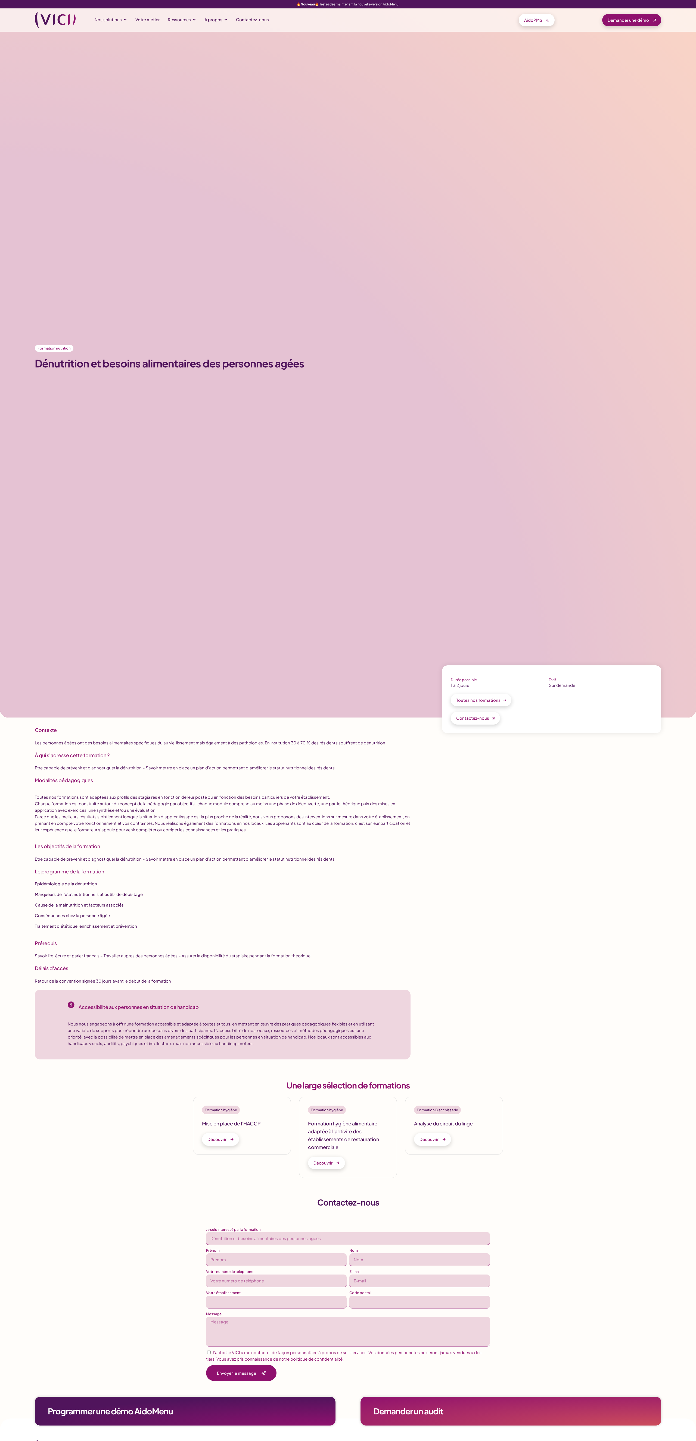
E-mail (354, 1271)
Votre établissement (223, 1293)
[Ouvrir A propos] (226, 20)
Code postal (360, 1293)
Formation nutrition (54, 348)
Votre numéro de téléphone (229, 1271)
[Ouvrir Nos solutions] (125, 20)
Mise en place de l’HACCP (231, 1123)
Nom (353, 1250)
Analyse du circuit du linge (443, 1123)
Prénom (213, 1250)
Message (214, 1314)
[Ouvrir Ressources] (194, 20)
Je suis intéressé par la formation (233, 1229)
